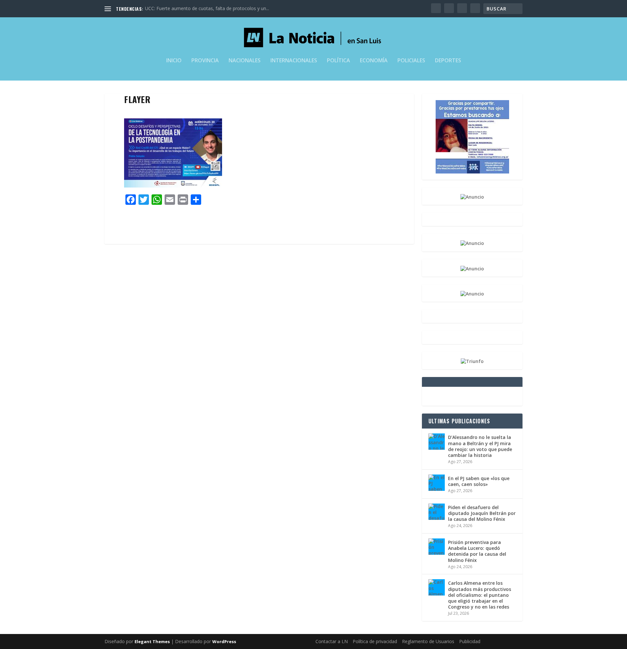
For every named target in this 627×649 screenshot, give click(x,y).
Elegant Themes (152, 641)
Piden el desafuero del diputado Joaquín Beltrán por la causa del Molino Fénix (482, 513)
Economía (374, 61)
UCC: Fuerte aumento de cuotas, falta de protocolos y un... (207, 8)
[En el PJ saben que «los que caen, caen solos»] (436, 483)
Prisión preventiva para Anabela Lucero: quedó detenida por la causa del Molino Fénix (477, 551)
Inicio (174, 61)
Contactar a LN (331, 641)
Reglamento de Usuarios (428, 641)
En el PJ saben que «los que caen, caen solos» (478, 481)
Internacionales (293, 61)
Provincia (205, 61)
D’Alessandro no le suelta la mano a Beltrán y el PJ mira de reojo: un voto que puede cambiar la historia (480, 446)
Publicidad (469, 641)
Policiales (411, 61)
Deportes (448, 61)
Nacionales (245, 61)
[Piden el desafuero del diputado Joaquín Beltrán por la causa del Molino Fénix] (436, 512)
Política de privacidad (375, 641)
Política (338, 61)
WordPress (224, 641)
